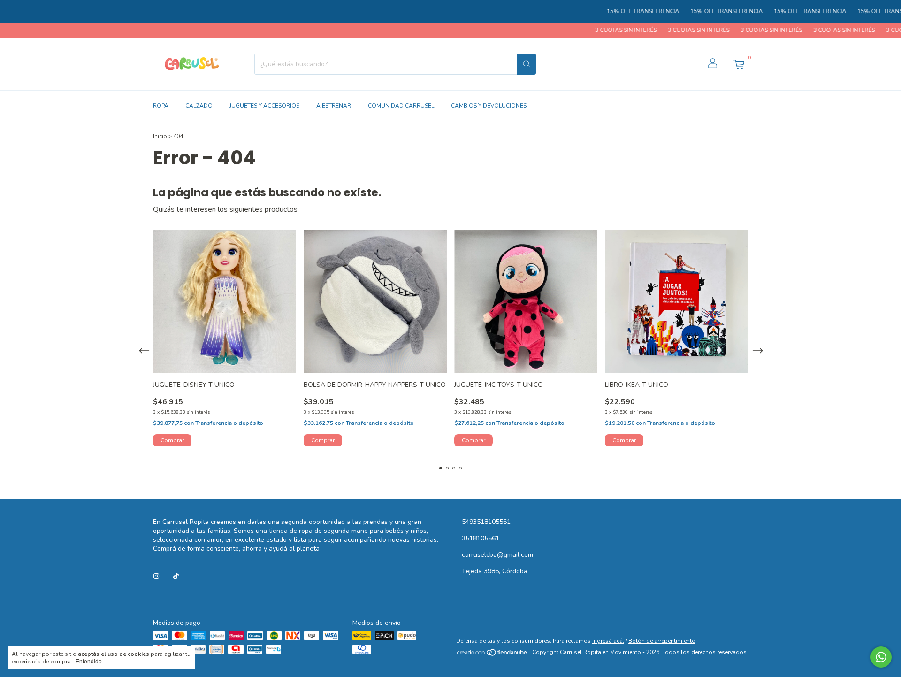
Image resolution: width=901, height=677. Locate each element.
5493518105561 (486, 521)
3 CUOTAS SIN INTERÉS (606, 30)
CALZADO (199, 105)
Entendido (89, 661)
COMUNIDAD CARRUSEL (401, 105)
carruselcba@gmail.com (497, 554)
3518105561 (480, 538)
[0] (738, 63)
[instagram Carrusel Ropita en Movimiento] (156, 576)
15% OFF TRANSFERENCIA (624, 11)
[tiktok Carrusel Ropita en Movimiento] (176, 576)
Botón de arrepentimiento (661, 641)
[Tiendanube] (492, 654)
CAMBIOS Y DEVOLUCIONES (489, 105)
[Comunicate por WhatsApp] (881, 657)
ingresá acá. (608, 641)
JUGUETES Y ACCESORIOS (264, 105)
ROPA (160, 105)
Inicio (160, 136)
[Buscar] (526, 64)
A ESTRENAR (333, 105)
